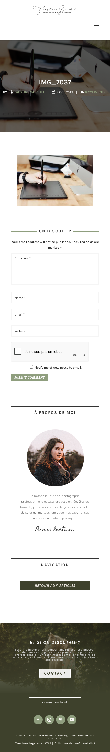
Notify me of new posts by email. (58, 367)
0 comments (95, 92)
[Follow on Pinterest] (60, 719)
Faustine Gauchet (30, 92)
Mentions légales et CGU (33, 743)
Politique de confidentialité (75, 743)
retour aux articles (55, 585)
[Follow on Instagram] (49, 719)
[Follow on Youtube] (71, 719)
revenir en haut (55, 702)
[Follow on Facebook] (38, 719)
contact (55, 673)
